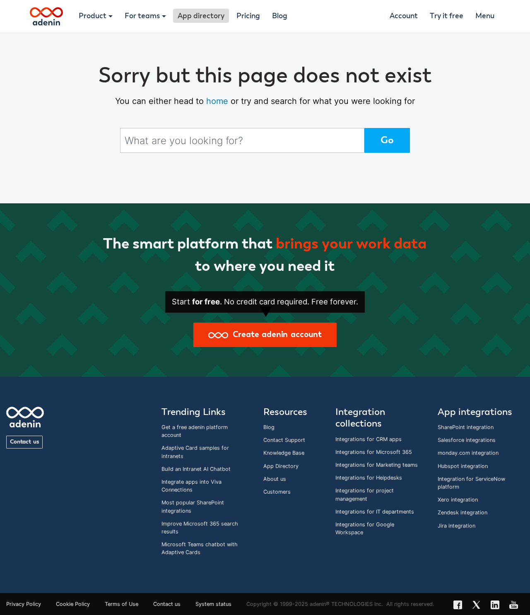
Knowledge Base (283, 453)
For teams (142, 16)
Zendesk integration (462, 512)
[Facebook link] (460, 606)
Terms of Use (121, 604)
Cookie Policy (73, 604)
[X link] (479, 606)
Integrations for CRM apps (368, 439)
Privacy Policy (23, 604)
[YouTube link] (516, 606)
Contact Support (284, 440)
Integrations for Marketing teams (376, 465)
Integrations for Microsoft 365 (373, 452)
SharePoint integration (466, 427)
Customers (277, 492)
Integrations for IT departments (374, 512)
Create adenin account (275, 334)
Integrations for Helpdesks (368, 478)
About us (274, 479)
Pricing (248, 16)
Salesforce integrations (467, 440)
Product (92, 16)
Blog (279, 16)
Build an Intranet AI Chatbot (196, 469)
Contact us (24, 442)
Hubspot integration (463, 466)
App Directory (281, 466)
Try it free (446, 16)
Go (387, 140)
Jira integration (456, 526)
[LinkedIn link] (497, 606)
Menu (484, 16)
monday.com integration (468, 453)
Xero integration (458, 500)
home (217, 101)
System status (213, 604)
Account (404, 16)
